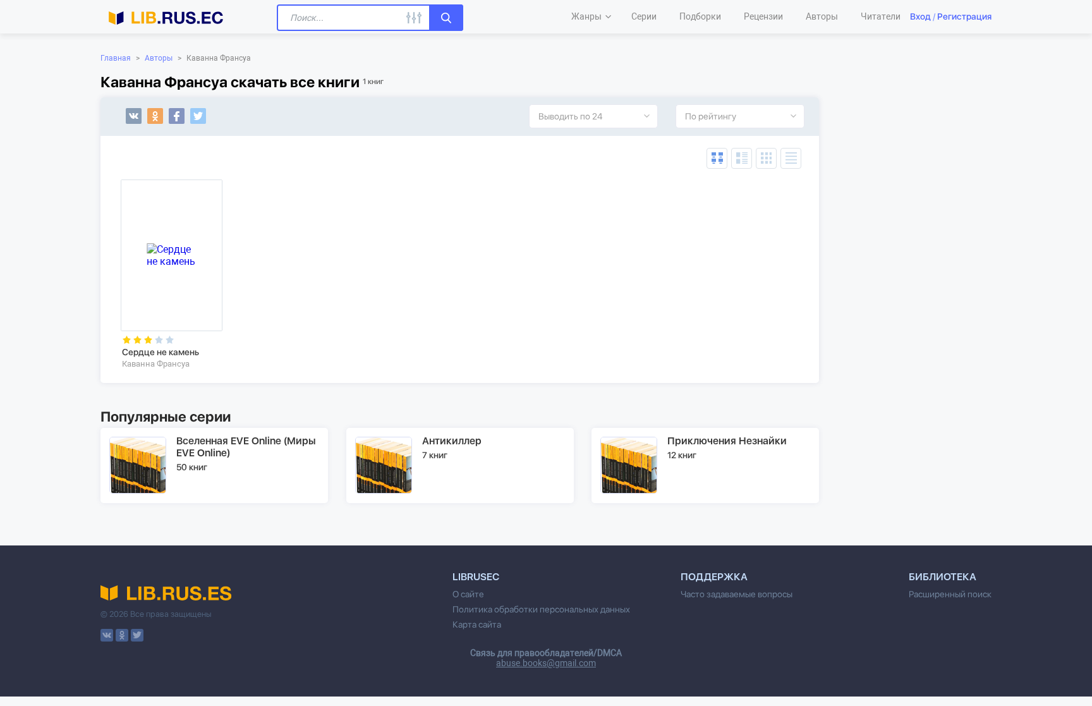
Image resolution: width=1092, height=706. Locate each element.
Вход (920, 16)
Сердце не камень (160, 352)
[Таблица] (717, 158)
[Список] (741, 158)
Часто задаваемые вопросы (736, 594)
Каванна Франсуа (156, 363)
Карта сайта (476, 624)
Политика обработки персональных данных (541, 609)
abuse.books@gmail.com (546, 663)
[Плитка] (766, 158)
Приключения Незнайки (727, 441)
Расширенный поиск (950, 594)
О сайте (468, 594)
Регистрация (964, 16)
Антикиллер (452, 441)
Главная (115, 58)
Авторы (159, 58)
